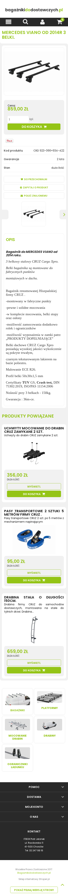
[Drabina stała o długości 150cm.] (34, 630)
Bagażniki (17, 710)
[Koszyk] (59, 22)
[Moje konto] (42, 22)
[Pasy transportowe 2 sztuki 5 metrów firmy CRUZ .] (34, 540)
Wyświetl (34, 487)
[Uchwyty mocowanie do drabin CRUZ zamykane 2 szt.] (34, 454)
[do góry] (62, 885)
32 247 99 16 (36, 850)
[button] (8, 22)
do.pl (34, 10)
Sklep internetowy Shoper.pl (34, 879)
